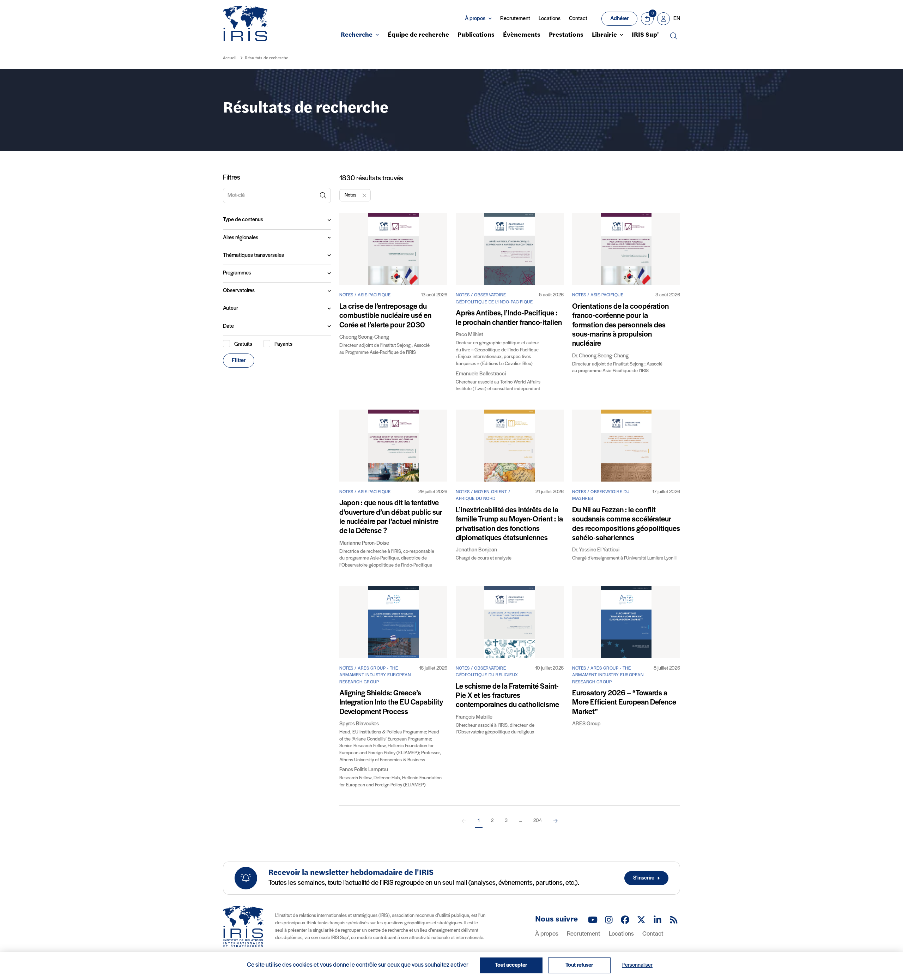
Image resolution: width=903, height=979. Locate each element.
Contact (578, 19)
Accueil (229, 58)
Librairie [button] (604, 35)
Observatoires (239, 291)
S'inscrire (643, 878)
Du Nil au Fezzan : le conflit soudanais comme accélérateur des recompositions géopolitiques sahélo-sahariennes (626, 524)
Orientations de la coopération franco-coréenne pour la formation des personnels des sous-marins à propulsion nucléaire (620, 325)
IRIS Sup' (645, 35)
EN (676, 19)
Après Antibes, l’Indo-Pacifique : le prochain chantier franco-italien (509, 318)
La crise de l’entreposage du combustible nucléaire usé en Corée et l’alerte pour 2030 (385, 316)
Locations (549, 19)
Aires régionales (240, 238)
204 (537, 820)
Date (228, 326)
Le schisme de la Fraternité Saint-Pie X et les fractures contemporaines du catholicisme (507, 696)
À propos (546, 934)
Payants (283, 344)
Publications (476, 35)
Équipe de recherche (418, 35)
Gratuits (243, 344)
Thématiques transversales (253, 255)
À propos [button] (475, 19)
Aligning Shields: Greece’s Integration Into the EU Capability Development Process (391, 702)
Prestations (566, 35)
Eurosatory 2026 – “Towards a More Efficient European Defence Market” (624, 702)
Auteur (230, 308)
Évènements (521, 35)
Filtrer (239, 360)
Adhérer (619, 19)
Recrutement (515, 19)
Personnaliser (637, 965)
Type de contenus (243, 220)
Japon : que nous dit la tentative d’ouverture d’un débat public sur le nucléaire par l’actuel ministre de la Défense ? (390, 517)
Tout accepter (511, 965)
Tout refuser (579, 965)
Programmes (237, 273)
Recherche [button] (356, 35)
